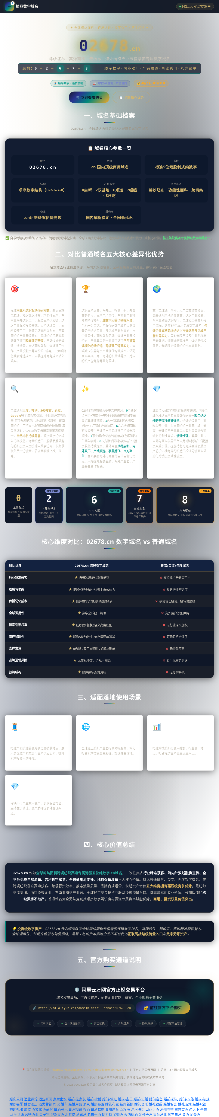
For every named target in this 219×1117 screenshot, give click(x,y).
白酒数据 (97, 1109)
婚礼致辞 (156, 1104)
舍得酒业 (31, 1114)
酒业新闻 (45, 1099)
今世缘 (19, 1114)
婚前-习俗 (186, 1099)
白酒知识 (75, 1109)
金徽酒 (118, 1114)
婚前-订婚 (140, 1099)
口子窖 (44, 1114)
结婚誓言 (170, 1104)
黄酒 (185, 1114)
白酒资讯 (61, 1109)
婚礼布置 (112, 1104)
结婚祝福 (199, 1104)
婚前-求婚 (94, 1099)
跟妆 (27, 1109)
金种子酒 (145, 1114)
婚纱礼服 (16, 1109)
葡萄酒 (195, 1114)
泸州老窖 (167, 1109)
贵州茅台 (112, 1109)
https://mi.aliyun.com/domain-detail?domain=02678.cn (91, 1070)
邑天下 (194, 1109)
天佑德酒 (131, 1114)
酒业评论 (31, 1099)
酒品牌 (48, 1109)
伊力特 (107, 1114)
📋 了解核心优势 (131, 97)
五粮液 (125, 1109)
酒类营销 (45, 1104)
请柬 (86, 1104)
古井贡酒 (181, 1109)
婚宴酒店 (31, 1104)
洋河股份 (138, 1109)
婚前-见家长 (77, 1099)
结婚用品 (75, 1104)
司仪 (56, 1104)
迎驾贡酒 (57, 1114)
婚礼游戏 (185, 1104)
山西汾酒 (152, 1109)
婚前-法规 (202, 1099)
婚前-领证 (109, 1099)
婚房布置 (97, 1104)
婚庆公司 (16, 1099)
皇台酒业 (160, 1114)
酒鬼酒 (81, 1114)
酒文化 (37, 1109)
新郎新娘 (126, 1104)
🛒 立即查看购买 (88, 97)
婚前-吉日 (125, 1099)
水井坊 (70, 1114)
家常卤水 (60, 1099)
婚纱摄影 (16, 1104)
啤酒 (86, 1109)
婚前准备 (156, 1099)
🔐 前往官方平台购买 (163, 1007)
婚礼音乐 (141, 1104)
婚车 (64, 1104)
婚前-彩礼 (171, 1099)
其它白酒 (174, 1114)
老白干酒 (94, 1114)
